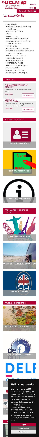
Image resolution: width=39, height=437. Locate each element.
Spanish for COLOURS (15, 58)
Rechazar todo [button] (23, 428)
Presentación (12, 24)
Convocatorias (12, 36)
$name (9, 34)
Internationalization (26, 11)
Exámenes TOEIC (13, 68)
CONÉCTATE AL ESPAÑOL (16, 56)
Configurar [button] (23, 432)
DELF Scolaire (12, 46)
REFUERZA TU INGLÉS (15, 61)
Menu (31, 8)
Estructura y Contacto (15, 31)
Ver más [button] (29, 109)
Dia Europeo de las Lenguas (17, 73)
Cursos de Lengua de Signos (17, 65)
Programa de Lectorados (16, 70)
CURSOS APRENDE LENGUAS (17, 39)
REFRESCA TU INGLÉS (15, 63)
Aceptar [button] (23, 424)
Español (33, 4)
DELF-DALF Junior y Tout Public (18, 48)
